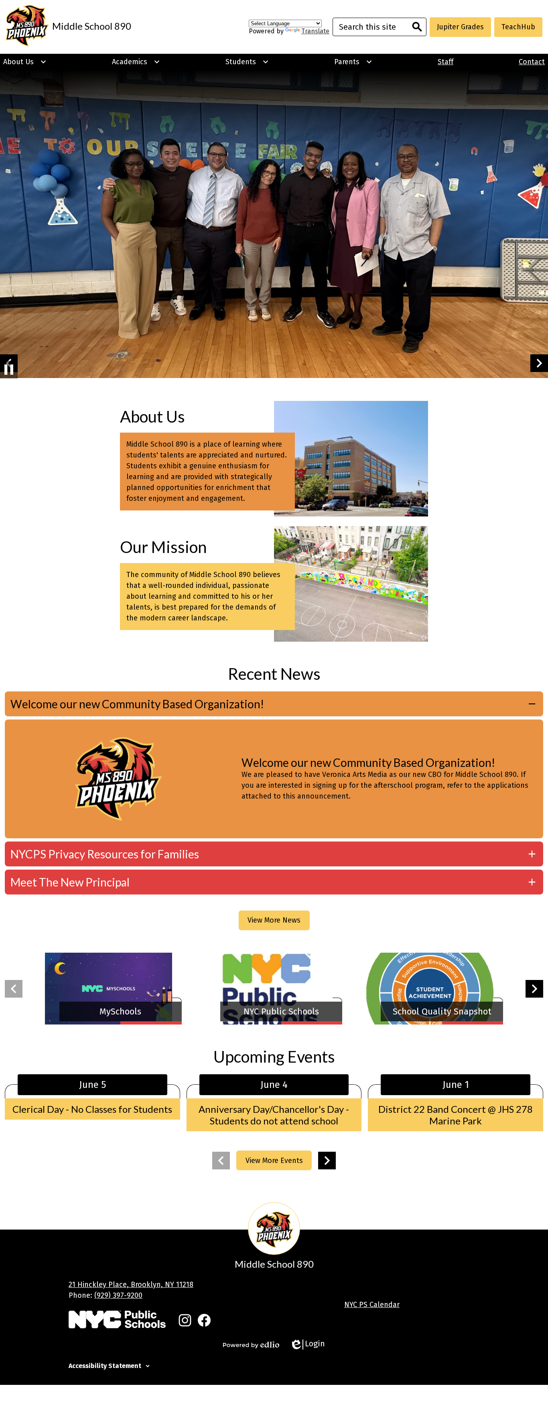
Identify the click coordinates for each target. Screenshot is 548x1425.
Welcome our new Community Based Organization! (368, 762)
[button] (539, 363)
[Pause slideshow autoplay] (9, 369)
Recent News (274, 673)
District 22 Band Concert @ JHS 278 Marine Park (455, 1114)
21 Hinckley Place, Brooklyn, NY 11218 (131, 1284)
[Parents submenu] (353, 62)
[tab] (274, 1364)
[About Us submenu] (25, 62)
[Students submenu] (247, 62)
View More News (274, 920)
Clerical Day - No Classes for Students (92, 1109)
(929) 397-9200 (118, 1295)
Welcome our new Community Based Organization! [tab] (137, 704)
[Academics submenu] (136, 62)
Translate (315, 31)
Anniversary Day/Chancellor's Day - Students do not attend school (274, 1114)
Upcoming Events (274, 1056)
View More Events (274, 1160)
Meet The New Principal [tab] (70, 882)
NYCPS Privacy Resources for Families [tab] (104, 854)
